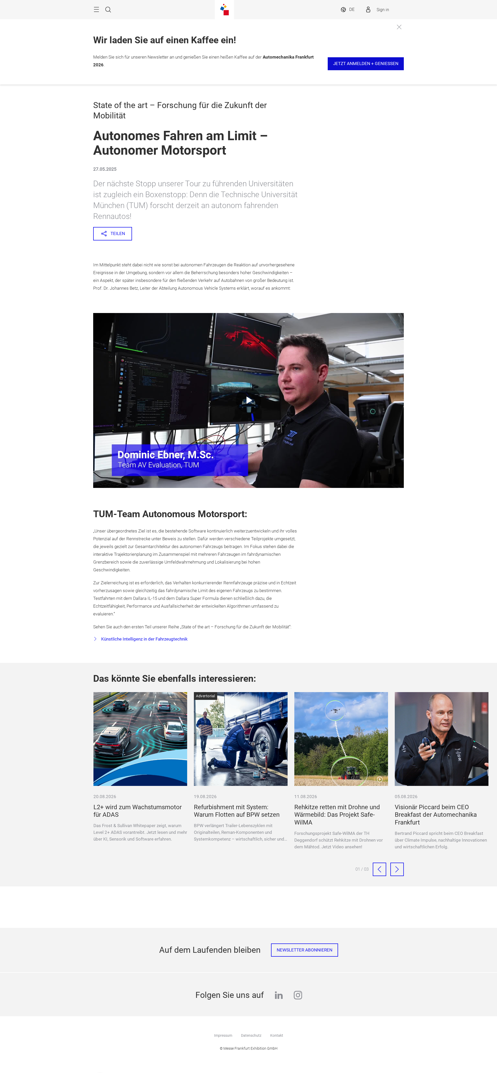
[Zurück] (379, 869)
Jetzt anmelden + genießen (365, 63)
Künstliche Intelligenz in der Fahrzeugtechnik (144, 639)
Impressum (223, 1035)
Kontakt (276, 1035)
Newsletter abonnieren (304, 950)
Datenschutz (251, 1035)
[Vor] (397, 869)
